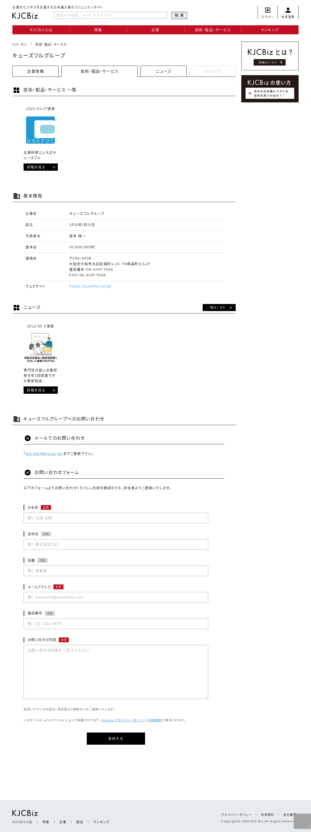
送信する (116, 738)
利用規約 (155, 720)
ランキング (270, 29)
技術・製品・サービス (213, 29)
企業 (155, 29)
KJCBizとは (41, 29)
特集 (98, 29)
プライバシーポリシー (236, 815)
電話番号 (40, 613)
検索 (180, 15)
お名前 (38, 507)
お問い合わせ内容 (47, 639)
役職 (36, 560)
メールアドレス (44, 587)
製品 (79, 822)
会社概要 (289, 815)
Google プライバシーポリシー (123, 720)
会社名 (38, 534)
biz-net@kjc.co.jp (43, 453)
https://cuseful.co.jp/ (90, 286)
